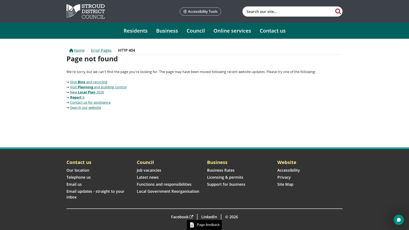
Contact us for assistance (90, 102)
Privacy (284, 177)
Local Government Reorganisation (168, 191)
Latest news (148, 177)
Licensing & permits (225, 177)
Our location (77, 170)
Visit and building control (98, 87)
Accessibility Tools (202, 11)
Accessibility (288, 170)
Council (196, 30)
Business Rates (221, 170)
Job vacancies (149, 170)
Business (167, 30)
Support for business (226, 184)
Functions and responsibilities (164, 184)
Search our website (85, 107)
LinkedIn (209, 216)
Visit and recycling (88, 82)
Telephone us (78, 177)
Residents (136, 30)
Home (79, 50)
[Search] (338, 11)
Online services (232, 30)
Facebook (180, 216)
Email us (74, 184)
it (77, 97)
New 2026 (87, 92)
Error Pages (101, 50)
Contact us (273, 30)
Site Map (285, 184)
